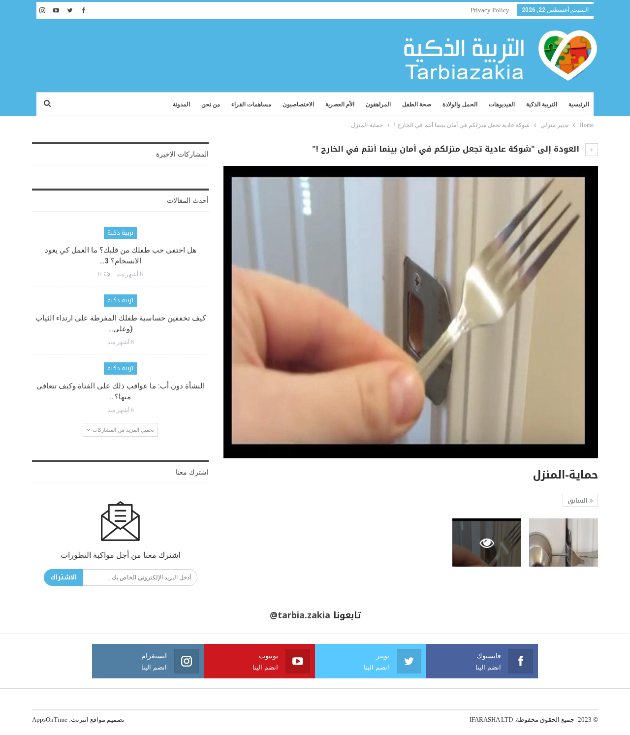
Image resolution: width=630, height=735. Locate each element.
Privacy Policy (490, 10)
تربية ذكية (120, 232)
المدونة (181, 104)
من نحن (210, 104)
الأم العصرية (339, 104)
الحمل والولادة (459, 104)
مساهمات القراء (251, 104)
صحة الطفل (416, 104)
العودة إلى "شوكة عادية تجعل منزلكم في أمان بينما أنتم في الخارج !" (447, 149)
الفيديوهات (502, 104)
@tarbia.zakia (300, 615)
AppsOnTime (49, 719)
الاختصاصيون (298, 104)
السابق (578, 500)
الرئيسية (578, 104)
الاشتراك (63, 577)
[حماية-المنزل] (563, 542)
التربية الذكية (541, 104)
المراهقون (378, 104)
